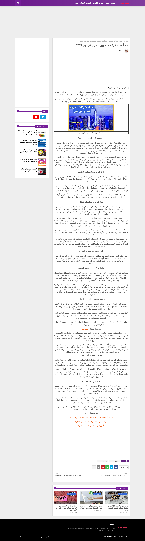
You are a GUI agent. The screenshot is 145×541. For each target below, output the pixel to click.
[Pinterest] (103, 467)
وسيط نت (85, 329)
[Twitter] (111, 467)
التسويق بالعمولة (85, 3)
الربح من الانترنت (98, 3)
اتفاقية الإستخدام (23, 537)
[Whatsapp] (107, 467)
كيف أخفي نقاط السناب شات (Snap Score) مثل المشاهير (28, 151)
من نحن (32, 537)
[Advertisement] (72, 22)
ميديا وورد (106, 536)
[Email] (98, 467)
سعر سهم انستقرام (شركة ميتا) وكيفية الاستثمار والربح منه (28, 160)
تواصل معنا (39, 537)
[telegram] (43, 117)
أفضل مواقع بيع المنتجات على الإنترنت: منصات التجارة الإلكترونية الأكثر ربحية (66, 508)
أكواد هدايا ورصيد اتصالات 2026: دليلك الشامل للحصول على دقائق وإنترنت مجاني (27, 132)
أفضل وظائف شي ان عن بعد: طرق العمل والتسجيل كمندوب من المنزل (91, 507)
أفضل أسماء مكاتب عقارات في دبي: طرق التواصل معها (91, 417)
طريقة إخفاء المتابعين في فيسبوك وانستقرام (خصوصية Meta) (28, 142)
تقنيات (76, 3)
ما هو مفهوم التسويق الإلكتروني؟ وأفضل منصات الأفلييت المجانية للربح (118, 508)
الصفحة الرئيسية (111, 3)
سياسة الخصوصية (49, 537)
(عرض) (110, 88)
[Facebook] (116, 467)
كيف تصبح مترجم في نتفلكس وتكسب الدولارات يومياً (28, 170)
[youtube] (36, 117)
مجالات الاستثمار (113, 41)
